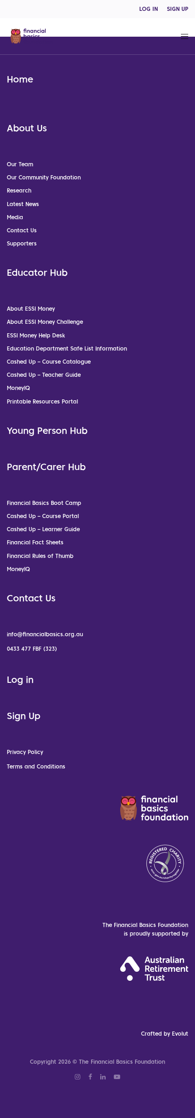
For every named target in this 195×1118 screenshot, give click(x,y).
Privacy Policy (25, 752)
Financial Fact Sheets (35, 542)
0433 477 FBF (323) (32, 648)
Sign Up (23, 715)
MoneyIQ (18, 387)
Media (15, 217)
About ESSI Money (31, 308)
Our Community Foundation (44, 177)
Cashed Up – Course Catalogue (49, 361)
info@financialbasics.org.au (45, 634)
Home (20, 79)
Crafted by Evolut (164, 1033)
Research (19, 190)
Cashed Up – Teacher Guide (44, 374)
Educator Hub (37, 272)
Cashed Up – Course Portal (43, 516)
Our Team (20, 164)
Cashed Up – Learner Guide (43, 529)
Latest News (23, 204)
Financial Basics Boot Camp (44, 502)
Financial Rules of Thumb (40, 555)
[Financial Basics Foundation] (31, 36)
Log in (20, 679)
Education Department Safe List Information (67, 348)
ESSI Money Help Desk (36, 335)
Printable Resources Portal (42, 401)
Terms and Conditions (36, 766)
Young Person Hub (47, 430)
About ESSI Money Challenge (45, 321)
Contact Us (22, 230)
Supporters (22, 243)
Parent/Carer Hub (46, 466)
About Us (27, 128)
